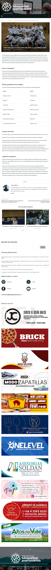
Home (2, 20)
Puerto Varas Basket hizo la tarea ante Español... (37, 226)
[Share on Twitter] (25, 181)
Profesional (9, 20)
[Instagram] (26, 549)
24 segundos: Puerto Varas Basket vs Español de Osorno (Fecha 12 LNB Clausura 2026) (20, 272)
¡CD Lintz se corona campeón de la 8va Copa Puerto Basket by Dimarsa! (17, 269)
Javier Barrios (8, 49)
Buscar (43, 247)
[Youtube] (29, 549)
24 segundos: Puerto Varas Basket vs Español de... (13, 226)
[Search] (49, 16)
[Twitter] (23, 549)
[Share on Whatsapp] (26, 181)
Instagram (9, 281)
